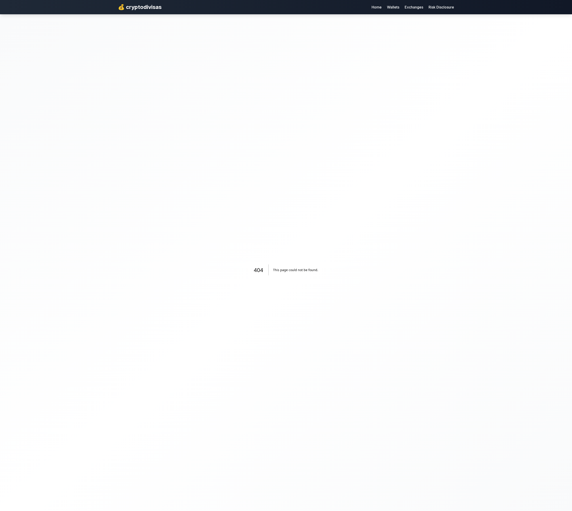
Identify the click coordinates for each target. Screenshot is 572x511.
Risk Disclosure (441, 7)
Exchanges (414, 7)
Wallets (393, 7)
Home (377, 7)
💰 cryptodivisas (140, 7)
